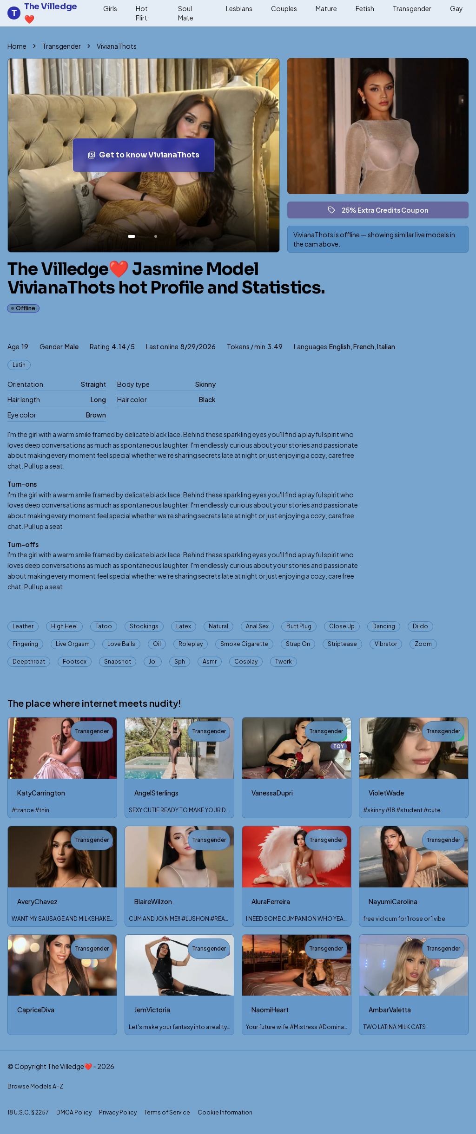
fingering (25, 643)
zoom (423, 643)
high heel (64, 626)
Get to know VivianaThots (156, 157)
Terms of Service (167, 1112)
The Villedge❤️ (44, 13)
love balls (121, 643)
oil (157, 643)
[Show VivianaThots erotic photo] (131, 236)
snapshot (117, 661)
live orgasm (73, 643)
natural (218, 626)
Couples (284, 8)
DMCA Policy (74, 1112)
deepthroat (29, 661)
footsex (74, 661)
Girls (110, 8)
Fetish (365, 8)
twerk (283, 661)
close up (342, 626)
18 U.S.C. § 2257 (28, 1112)
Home (16, 46)
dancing (383, 626)
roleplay (190, 643)
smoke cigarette (244, 643)
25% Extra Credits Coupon (389, 212)
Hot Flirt (142, 13)
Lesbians (239, 8)
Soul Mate (185, 13)
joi (153, 661)
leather (23, 626)
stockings (144, 626)
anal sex (257, 626)
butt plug (298, 626)
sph (179, 661)
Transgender (412, 8)
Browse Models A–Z (35, 1086)
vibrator (386, 643)
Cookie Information (225, 1112)
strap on (298, 643)
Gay (456, 8)
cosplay (246, 661)
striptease (342, 643)
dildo (420, 626)
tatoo (103, 626)
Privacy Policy (118, 1112)
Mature (326, 8)
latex (183, 626)
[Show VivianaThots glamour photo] (155, 236)
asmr (210, 661)
